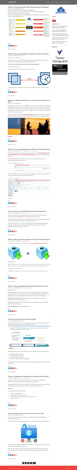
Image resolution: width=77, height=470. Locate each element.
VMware (47, 2)
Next (34, 463)
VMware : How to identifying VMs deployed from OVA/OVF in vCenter (28, 286)
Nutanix (52, 2)
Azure (60, 2)
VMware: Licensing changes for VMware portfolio (22, 319)
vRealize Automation (27, 378)
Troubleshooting (26, 287)
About (67, 2)
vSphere (28, 241)
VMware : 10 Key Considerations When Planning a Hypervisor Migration (28, 7)
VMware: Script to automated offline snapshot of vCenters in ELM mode (28, 54)
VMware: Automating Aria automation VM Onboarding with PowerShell (28, 376)
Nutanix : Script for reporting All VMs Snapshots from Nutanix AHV (27, 211)
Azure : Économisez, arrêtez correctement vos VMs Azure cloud (26, 413)
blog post (27, 243)
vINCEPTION (12, 2)
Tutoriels (21, 241)
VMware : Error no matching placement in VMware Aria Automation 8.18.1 (29, 149)
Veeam (56, 2)
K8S (64, 2)
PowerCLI (20, 55)
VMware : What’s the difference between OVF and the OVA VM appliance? (29, 239)
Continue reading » (12, 49)
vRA (22, 378)
